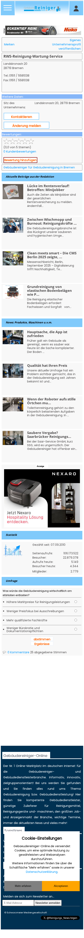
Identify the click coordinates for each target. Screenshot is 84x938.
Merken (9, 44)
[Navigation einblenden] (8, 10)
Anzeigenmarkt (21, 817)
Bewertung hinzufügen (20, 160)
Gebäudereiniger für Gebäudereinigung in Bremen (39, 167)
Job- (77, 811)
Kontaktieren (21, 116)
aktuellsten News (31, 823)
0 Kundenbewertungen (19, 151)
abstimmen (42, 639)
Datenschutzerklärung (41, 872)
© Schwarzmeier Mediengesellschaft (25, 912)
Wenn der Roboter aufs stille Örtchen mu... (51, 401)
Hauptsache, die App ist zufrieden (47, 334)
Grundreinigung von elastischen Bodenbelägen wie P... (49, 290)
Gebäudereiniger (41, 772)
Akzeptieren (61, 885)
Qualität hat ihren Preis (47, 365)
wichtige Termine (67, 817)
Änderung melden (26, 125)
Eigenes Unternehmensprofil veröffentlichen (66, 44)
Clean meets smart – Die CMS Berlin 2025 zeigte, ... (51, 255)
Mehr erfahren (23, 885)
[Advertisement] (42, 704)
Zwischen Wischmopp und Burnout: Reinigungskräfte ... (52, 221)
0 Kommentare (18, 652)
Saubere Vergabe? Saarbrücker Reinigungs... (49, 434)
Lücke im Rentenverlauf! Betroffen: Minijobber (48, 187)
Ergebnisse (42, 644)
